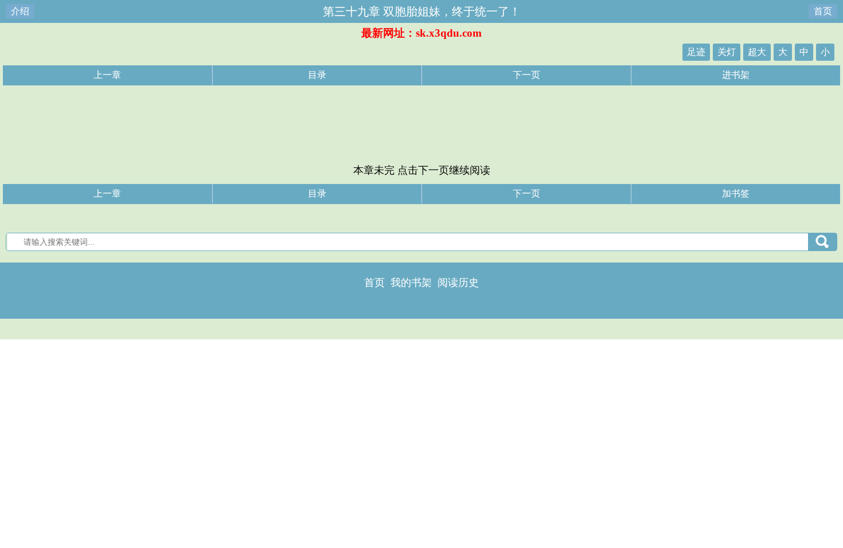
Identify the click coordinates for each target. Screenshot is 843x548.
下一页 (526, 75)
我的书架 (411, 282)
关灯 (726, 52)
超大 (757, 52)
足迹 (696, 52)
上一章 (107, 75)
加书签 (736, 193)
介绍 (20, 11)
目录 (317, 75)
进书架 (736, 75)
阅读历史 (458, 282)
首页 (823, 11)
